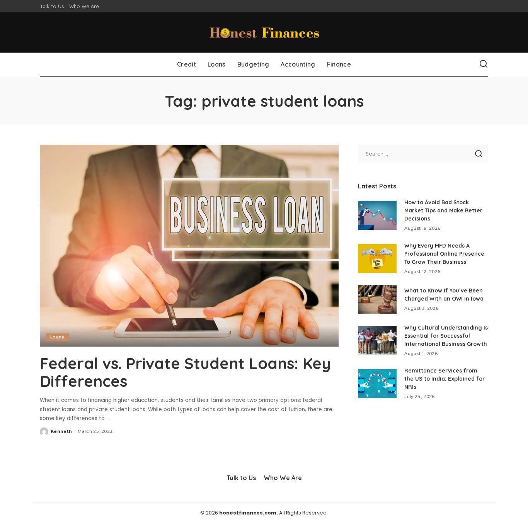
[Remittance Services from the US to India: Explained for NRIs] (377, 383)
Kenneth (61, 431)
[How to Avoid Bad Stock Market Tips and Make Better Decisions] (377, 215)
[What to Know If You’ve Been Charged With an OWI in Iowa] (377, 299)
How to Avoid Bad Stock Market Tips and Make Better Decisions (443, 210)
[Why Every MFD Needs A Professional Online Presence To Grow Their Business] (377, 258)
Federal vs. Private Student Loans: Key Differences (185, 372)
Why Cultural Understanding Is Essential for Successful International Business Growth (446, 335)
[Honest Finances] (264, 32)
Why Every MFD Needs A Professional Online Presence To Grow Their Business (444, 253)
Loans (57, 337)
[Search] (483, 64)
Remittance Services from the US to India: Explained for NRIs (444, 378)
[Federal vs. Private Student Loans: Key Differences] (189, 246)
